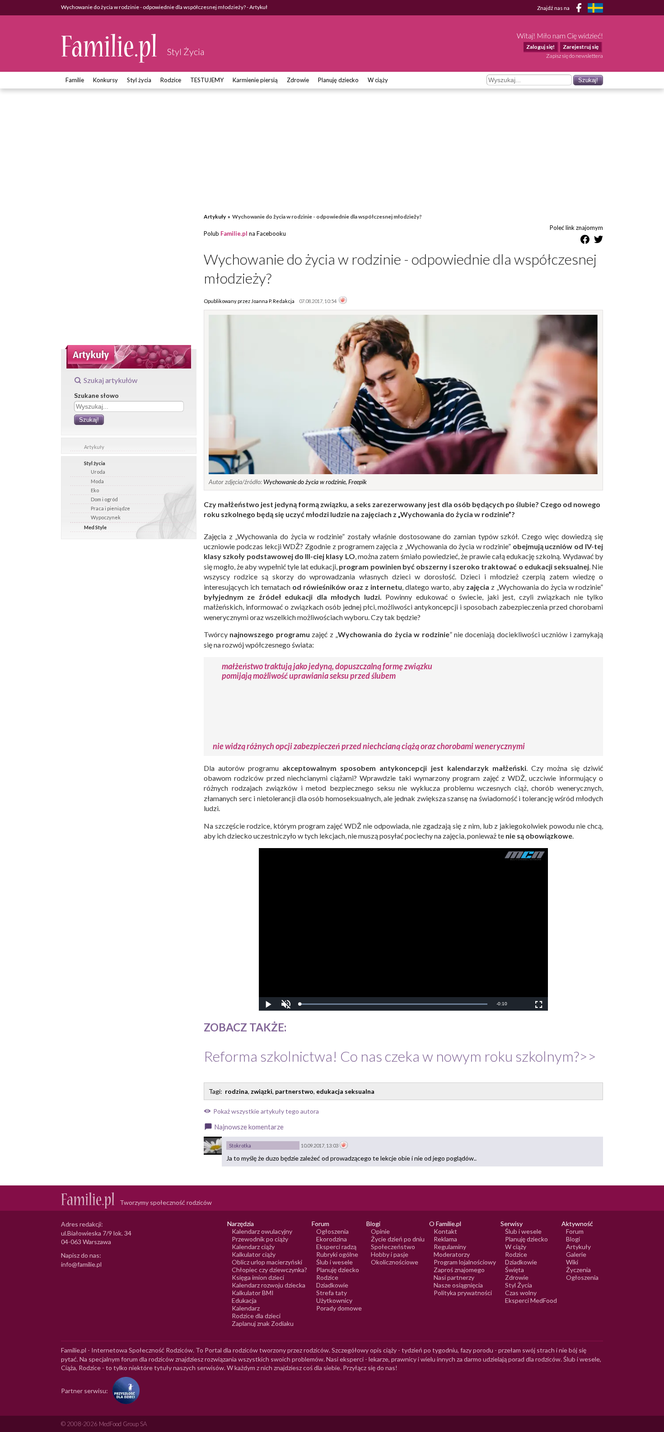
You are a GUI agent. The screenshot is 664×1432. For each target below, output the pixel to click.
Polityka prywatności (463, 1293)
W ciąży (378, 80)
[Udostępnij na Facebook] (584, 241)
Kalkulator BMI (253, 1293)
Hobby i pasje (389, 1254)
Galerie (576, 1254)
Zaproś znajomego (459, 1269)
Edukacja (244, 1300)
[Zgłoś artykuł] (343, 300)
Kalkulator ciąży (254, 1254)
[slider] (393, 1004)
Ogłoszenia (332, 1231)
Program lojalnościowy (465, 1262)
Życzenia (578, 1269)
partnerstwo (294, 1091)
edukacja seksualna (345, 1091)
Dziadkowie (332, 1285)
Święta (514, 1269)
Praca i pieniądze (110, 508)
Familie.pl (234, 233)
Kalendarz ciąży (253, 1246)
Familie (74, 80)
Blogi (573, 1239)
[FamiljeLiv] (595, 8)
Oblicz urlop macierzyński (267, 1262)
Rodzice (170, 80)
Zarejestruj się (581, 46)
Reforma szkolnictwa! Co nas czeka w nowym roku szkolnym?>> (400, 1056)
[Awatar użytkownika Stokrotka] (213, 1146)
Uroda (98, 472)
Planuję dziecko (338, 80)
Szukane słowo (96, 395)
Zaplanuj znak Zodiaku (263, 1323)
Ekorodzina (331, 1239)
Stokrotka (240, 1145)
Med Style (95, 527)
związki (261, 1091)
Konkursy (105, 80)
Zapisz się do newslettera (574, 55)
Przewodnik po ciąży (260, 1239)
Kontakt (445, 1231)
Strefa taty (331, 1293)
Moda (97, 481)
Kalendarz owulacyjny (262, 1231)
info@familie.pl (81, 1264)
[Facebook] (580, 9)
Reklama (445, 1239)
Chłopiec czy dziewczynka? (269, 1269)
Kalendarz (246, 1308)
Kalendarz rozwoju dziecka (268, 1285)
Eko (95, 490)
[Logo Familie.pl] (109, 48)
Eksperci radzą (336, 1246)
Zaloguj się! (540, 46)
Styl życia (139, 80)
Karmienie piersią (255, 80)
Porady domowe (339, 1308)
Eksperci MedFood (531, 1300)
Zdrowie (298, 80)
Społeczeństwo (393, 1246)
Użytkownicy (334, 1300)
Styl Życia (518, 1285)
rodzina (236, 1091)
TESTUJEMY (207, 80)
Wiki (572, 1262)
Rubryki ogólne (337, 1254)
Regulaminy (450, 1246)
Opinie (380, 1231)
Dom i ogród (104, 499)
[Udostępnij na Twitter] (598, 241)
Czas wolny (521, 1293)
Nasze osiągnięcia (458, 1285)
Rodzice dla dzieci (256, 1316)
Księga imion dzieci (258, 1277)
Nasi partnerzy (454, 1277)
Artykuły (94, 447)
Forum (575, 1231)
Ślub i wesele (334, 1262)
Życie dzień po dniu (398, 1239)
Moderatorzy (452, 1254)
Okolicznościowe (394, 1262)
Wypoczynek (106, 517)
